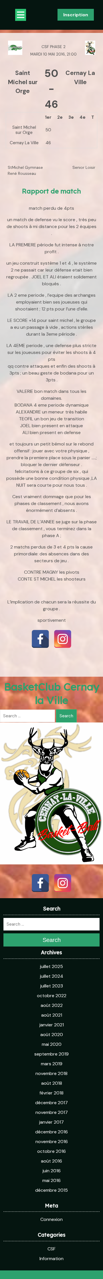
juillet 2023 (51, 986)
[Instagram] (63, 639)
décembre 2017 (51, 1103)
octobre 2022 (51, 996)
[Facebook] (40, 639)
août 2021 (51, 1015)
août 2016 (51, 1161)
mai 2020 (52, 1044)
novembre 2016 (51, 1142)
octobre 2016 (51, 1151)
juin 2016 (52, 1171)
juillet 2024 (51, 976)
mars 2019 (51, 1064)
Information (51, 1259)
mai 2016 (51, 1180)
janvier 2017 (51, 1122)
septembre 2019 (51, 1054)
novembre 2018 (51, 1073)
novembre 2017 (51, 1112)
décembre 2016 (51, 1132)
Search (66, 716)
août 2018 (51, 1083)
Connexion (51, 1219)
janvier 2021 (51, 1025)
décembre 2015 (51, 1190)
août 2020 (51, 1034)
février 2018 (51, 1093)
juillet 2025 (51, 966)
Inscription (75, 15)
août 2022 (52, 1005)
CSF (51, 1249)
